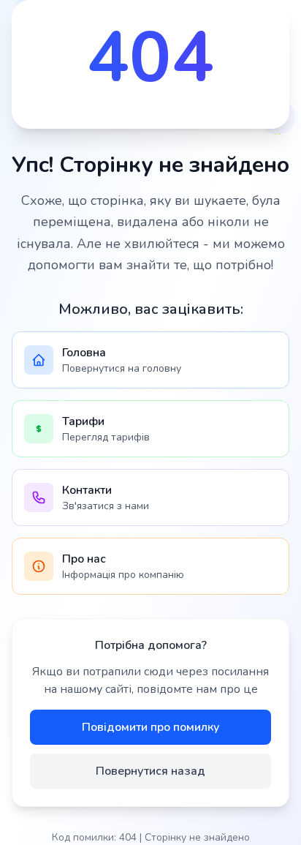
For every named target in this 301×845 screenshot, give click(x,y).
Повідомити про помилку (151, 727)
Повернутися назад (150, 771)
